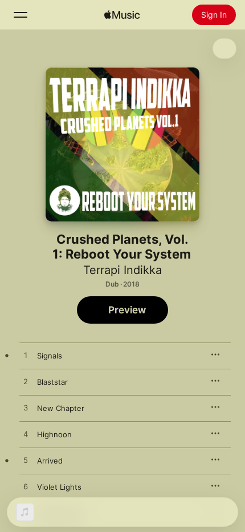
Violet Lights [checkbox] (59, 486)
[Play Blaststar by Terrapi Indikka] (25, 382)
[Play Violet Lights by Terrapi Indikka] (25, 487)
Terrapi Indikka (122, 270)
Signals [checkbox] (49, 355)
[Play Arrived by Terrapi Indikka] (25, 461)
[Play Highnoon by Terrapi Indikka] (25, 434)
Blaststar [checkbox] (52, 381)
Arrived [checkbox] (50, 460)
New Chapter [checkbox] (60, 408)
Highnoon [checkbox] (54, 434)
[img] (122, 15)
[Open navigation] (20, 14)
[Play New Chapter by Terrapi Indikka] (25, 408)
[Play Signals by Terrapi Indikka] (25, 355)
